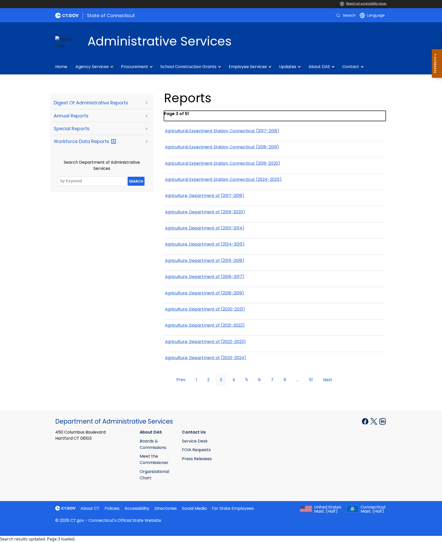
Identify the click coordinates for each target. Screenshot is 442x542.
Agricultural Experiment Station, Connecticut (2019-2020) (222, 163)
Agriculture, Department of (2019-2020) (205, 212)
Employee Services (248, 67)
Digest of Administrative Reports (91, 102)
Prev (180, 380)
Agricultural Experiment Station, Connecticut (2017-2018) (222, 131)
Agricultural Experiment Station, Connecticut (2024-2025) (223, 179)
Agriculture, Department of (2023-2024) (205, 358)
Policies (112, 508)
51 (311, 380)
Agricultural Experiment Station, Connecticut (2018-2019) (222, 147)
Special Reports (72, 128)
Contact (350, 67)
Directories (165, 508)
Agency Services (92, 67)
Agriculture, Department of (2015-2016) (204, 260)
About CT (90, 508)
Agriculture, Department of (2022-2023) (205, 342)
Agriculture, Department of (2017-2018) (204, 195)
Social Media (194, 508)
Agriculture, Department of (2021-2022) (205, 325)
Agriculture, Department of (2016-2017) (204, 277)
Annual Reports (71, 116)
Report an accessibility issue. (366, 3)
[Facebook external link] (365, 421)
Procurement (134, 67)
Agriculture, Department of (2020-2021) (205, 309)
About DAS (319, 67)
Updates (287, 67)
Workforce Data (82, 141)
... (297, 380)
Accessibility (137, 508)
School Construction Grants (188, 67)
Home (61, 67)
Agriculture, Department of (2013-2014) (204, 228)
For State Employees (233, 508)
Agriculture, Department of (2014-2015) (205, 244)
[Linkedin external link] (382, 421)
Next (327, 380)
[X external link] (374, 421)
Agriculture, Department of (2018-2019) (204, 293)
